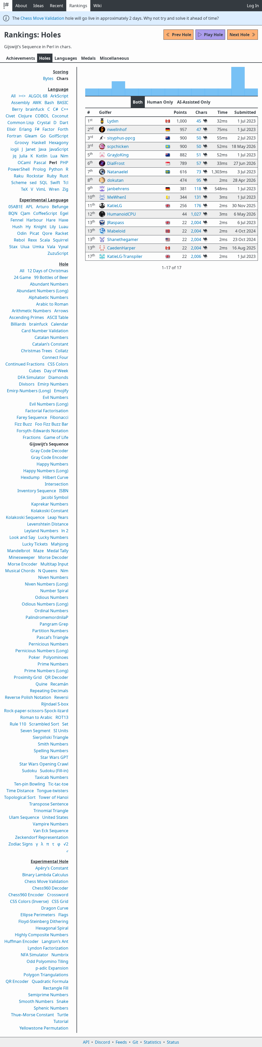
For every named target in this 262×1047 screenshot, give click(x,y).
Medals (88, 58)
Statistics (152, 1042)
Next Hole (239, 34)
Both (138, 102)
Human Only (160, 102)
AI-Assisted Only (193, 102)
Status (173, 1042)
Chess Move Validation (42, 18)
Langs (65, 58)
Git (135, 1042)
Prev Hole (181, 34)
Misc (114, 58)
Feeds (121, 1042)
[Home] (6, 5)
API (86, 1042)
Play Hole (213, 34)
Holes (44, 58)
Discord (102, 1042)
